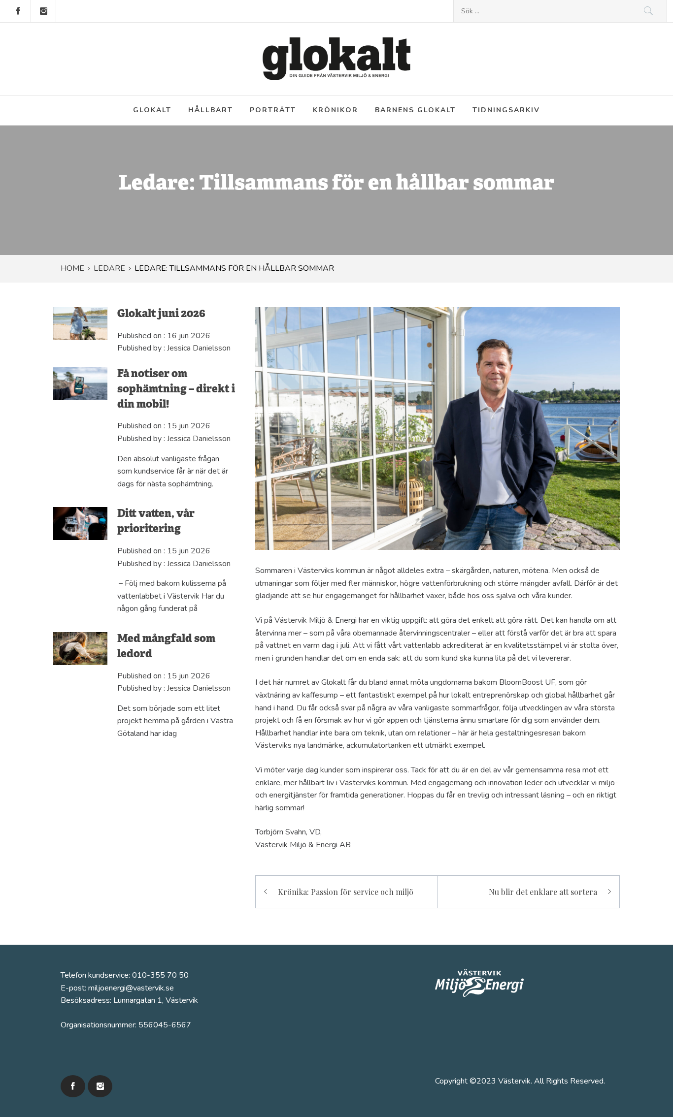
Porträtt (273, 110)
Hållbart (210, 110)
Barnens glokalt (415, 110)
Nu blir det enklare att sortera (543, 892)
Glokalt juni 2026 (161, 314)
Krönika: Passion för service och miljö (345, 892)
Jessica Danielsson (199, 348)
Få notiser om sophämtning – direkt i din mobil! (176, 390)
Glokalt (152, 110)
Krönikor (335, 110)
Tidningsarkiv (506, 110)
